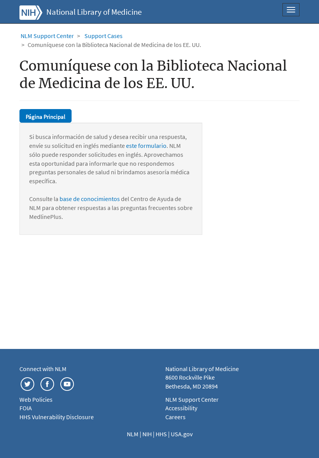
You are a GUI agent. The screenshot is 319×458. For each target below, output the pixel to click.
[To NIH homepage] (30, 12)
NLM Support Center (47, 36)
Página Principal (45, 116)
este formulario (146, 145)
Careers (175, 417)
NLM (133, 434)
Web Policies (36, 399)
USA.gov (182, 434)
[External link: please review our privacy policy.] (27, 383)
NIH (147, 434)
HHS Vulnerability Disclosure (56, 417)
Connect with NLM (43, 369)
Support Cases (103, 36)
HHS (162, 434)
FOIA (25, 408)
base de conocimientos (90, 199)
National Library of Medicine (94, 12)
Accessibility (181, 408)
